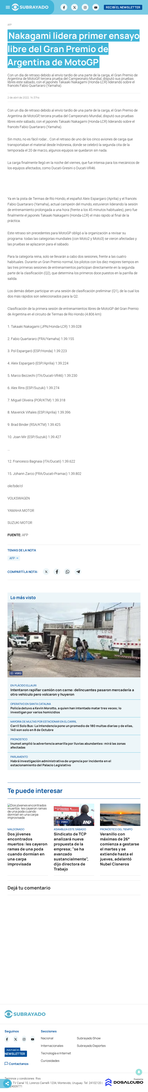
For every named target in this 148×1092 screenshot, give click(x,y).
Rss (38, 1078)
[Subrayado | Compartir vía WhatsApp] (67, 571)
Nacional (47, 1038)
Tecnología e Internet (56, 1053)
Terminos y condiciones (20, 1078)
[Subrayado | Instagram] (85, 7)
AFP (10, 24)
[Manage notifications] (139, 1072)
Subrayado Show (89, 1038)
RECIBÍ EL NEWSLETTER (123, 7)
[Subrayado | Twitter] (74, 7)
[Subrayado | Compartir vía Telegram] (78, 571)
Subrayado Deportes (91, 1046)
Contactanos (19, 1063)
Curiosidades (50, 1061)
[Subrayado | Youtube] (95, 7)
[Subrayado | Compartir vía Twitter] (46, 571)
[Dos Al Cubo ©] (124, 1085)
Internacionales (52, 1046)
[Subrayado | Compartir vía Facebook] (57, 571)
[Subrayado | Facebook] (64, 7)
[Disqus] (74, 948)
